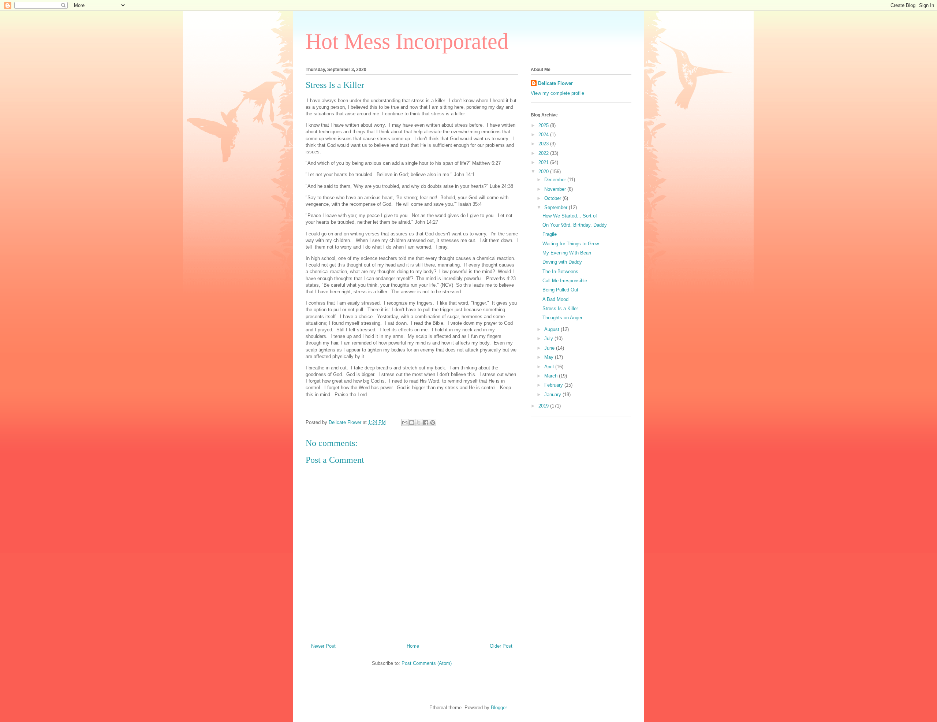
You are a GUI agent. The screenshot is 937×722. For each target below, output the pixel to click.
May (549, 357)
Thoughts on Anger (562, 317)
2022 (544, 153)
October (553, 198)
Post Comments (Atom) (427, 663)
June (550, 348)
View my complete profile (557, 93)
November (555, 189)
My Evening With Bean (566, 253)
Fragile (549, 234)
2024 (544, 134)
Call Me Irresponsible (564, 280)
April (549, 366)
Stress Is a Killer (560, 308)
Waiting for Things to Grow (570, 243)
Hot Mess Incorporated (407, 41)
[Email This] (404, 422)
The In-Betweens (560, 271)
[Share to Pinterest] (432, 422)
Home (413, 646)
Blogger (499, 707)
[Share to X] (418, 422)
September (556, 207)
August (552, 329)
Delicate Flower (555, 83)
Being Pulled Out (560, 290)
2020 (544, 171)
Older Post (501, 646)
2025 (544, 125)
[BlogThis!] (411, 422)
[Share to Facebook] (425, 422)
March (551, 376)
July (549, 338)
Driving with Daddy (562, 262)
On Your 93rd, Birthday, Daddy (574, 225)
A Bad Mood (555, 299)
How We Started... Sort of (569, 216)
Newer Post (323, 646)
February (554, 385)
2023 (544, 143)
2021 (544, 162)
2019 (544, 406)
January (553, 394)
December (555, 179)
